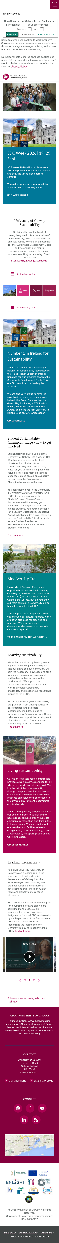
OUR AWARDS (15, 420)
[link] (29, 1173)
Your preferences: (38, 24)
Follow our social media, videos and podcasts (27, 1000)
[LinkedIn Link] (24, 1119)
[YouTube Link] (42, 1108)
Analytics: (21, 29)
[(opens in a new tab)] (29, 1176)
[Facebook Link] (30, 1108)
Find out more (15, 535)
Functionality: (13, 24)
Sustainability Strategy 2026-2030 (29, 260)
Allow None (29, 34)
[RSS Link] (36, 1119)
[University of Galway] (15, 77)
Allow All (13, 34)
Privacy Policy (19, 66)
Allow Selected (47, 34)
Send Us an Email (43, 1081)
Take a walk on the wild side (25, 637)
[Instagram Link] (18, 1108)
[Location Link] (29, 1154)
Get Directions (17, 1081)
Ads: (36, 29)
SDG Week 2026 (16, 195)
